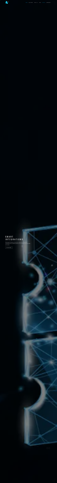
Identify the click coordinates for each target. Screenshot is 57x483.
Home (27, 2)
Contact (43, 2)
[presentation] (47, 448)
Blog (40, 2)
